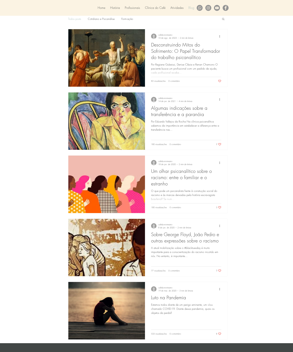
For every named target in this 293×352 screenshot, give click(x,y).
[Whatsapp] (200, 8)
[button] (223, 19)
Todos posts (74, 19)
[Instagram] (208, 8)
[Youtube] (217, 8)
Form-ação (127, 19)
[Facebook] (226, 8)
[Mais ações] (221, 36)
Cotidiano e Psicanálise (101, 19)
